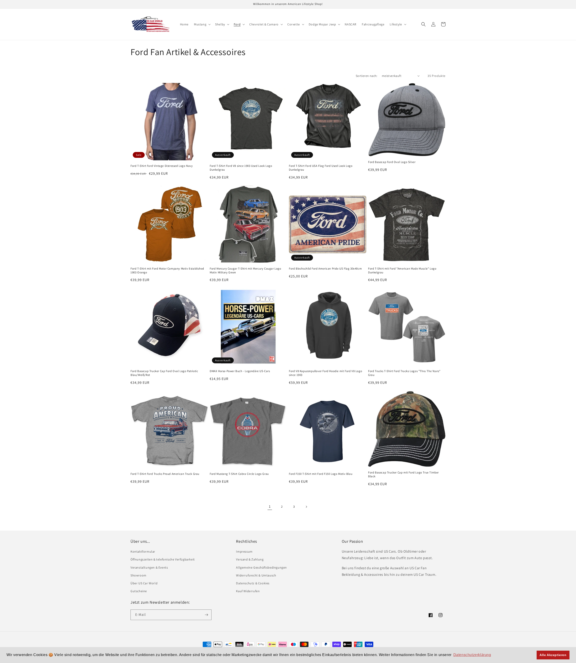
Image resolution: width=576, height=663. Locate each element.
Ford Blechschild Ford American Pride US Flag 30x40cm (325, 268)
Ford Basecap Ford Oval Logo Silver (391, 162)
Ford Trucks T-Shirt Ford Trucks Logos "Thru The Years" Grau (404, 373)
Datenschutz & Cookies (253, 583)
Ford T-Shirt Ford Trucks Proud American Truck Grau (164, 474)
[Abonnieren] (206, 614)
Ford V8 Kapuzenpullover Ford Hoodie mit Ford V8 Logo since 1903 (325, 373)
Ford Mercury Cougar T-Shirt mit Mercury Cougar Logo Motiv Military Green (245, 270)
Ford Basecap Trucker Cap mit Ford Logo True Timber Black (403, 474)
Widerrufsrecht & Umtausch (256, 575)
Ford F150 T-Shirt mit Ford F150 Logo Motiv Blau (320, 474)
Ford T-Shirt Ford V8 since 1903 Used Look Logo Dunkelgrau (241, 168)
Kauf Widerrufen (248, 591)
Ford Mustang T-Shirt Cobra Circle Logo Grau (239, 474)
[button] (201, 24)
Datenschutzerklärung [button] (472, 655)
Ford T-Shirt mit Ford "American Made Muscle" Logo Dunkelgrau (402, 270)
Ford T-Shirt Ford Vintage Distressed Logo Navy (161, 166)
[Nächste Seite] (306, 507)
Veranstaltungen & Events (149, 567)
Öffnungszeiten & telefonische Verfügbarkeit (162, 559)
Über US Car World (144, 583)
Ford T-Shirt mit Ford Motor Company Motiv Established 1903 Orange (167, 270)
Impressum (244, 551)
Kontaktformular (142, 551)
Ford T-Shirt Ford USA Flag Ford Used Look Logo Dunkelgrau (321, 168)
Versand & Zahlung (249, 559)
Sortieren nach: (366, 76)
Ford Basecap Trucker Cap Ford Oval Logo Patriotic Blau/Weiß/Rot (164, 373)
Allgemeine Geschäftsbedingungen (261, 567)
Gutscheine (138, 591)
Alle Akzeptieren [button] (553, 655)
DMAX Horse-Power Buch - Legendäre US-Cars (240, 371)
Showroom (138, 575)
